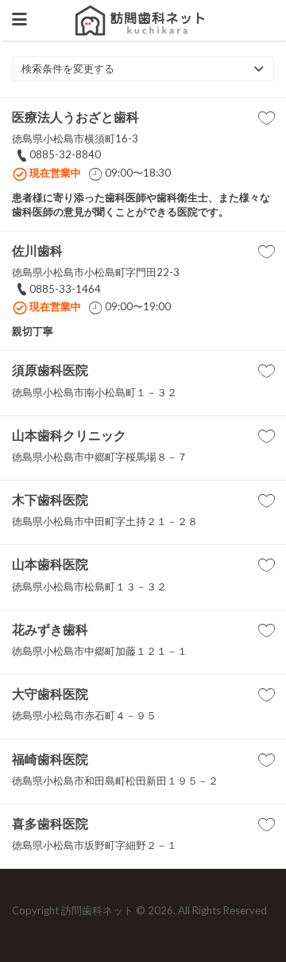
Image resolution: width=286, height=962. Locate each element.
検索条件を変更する (67, 68)
